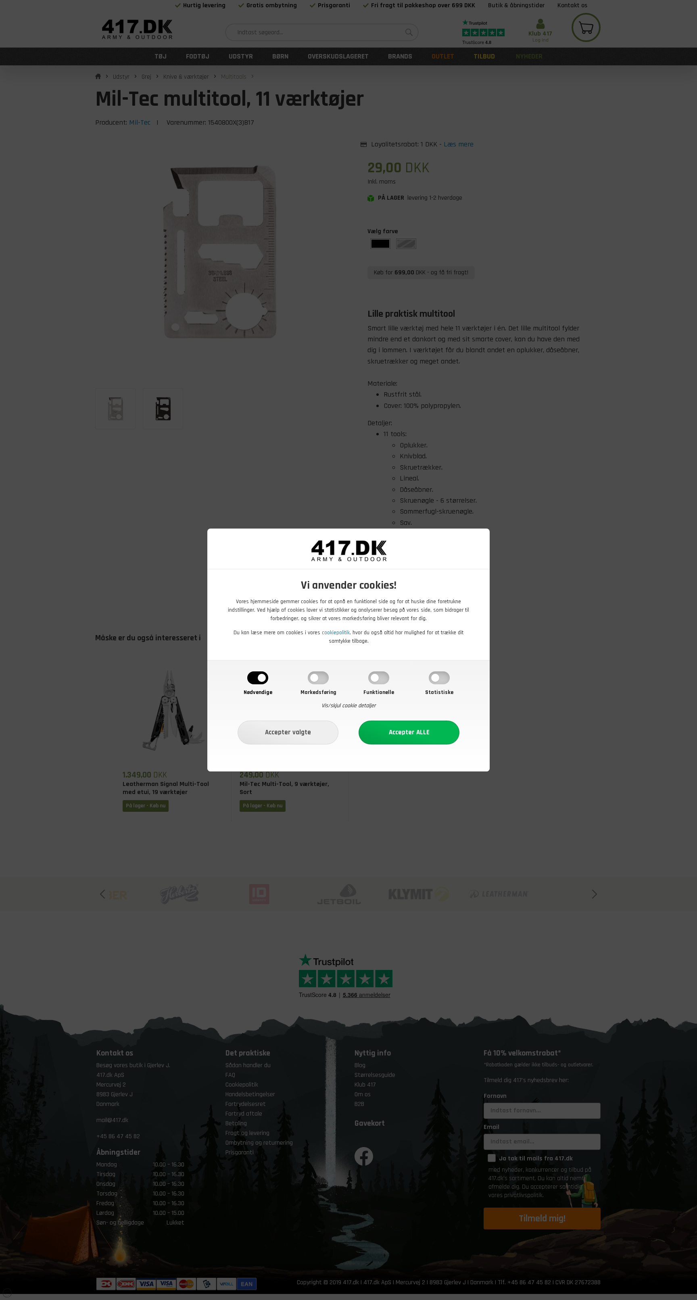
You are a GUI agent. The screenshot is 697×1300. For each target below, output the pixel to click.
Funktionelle (378, 692)
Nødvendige (258, 692)
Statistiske (439, 692)
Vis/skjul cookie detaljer (348, 705)
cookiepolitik (336, 632)
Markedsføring (318, 692)
